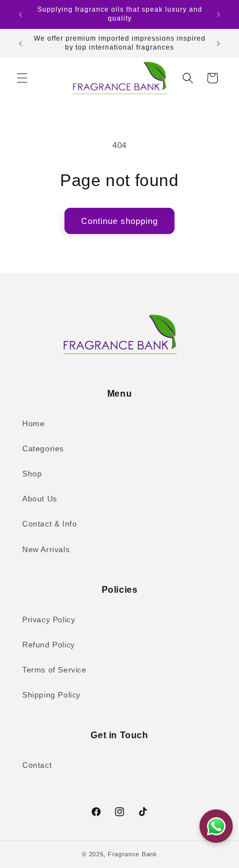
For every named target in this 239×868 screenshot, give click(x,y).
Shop (32, 473)
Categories (43, 448)
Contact (37, 764)
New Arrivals (45, 549)
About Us (39, 498)
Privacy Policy (48, 619)
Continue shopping (119, 221)
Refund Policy (48, 644)
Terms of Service (54, 669)
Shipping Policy (51, 694)
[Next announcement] (218, 14)
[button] (22, 78)
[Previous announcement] (20, 14)
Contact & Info (49, 523)
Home (33, 423)
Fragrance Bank (132, 854)
